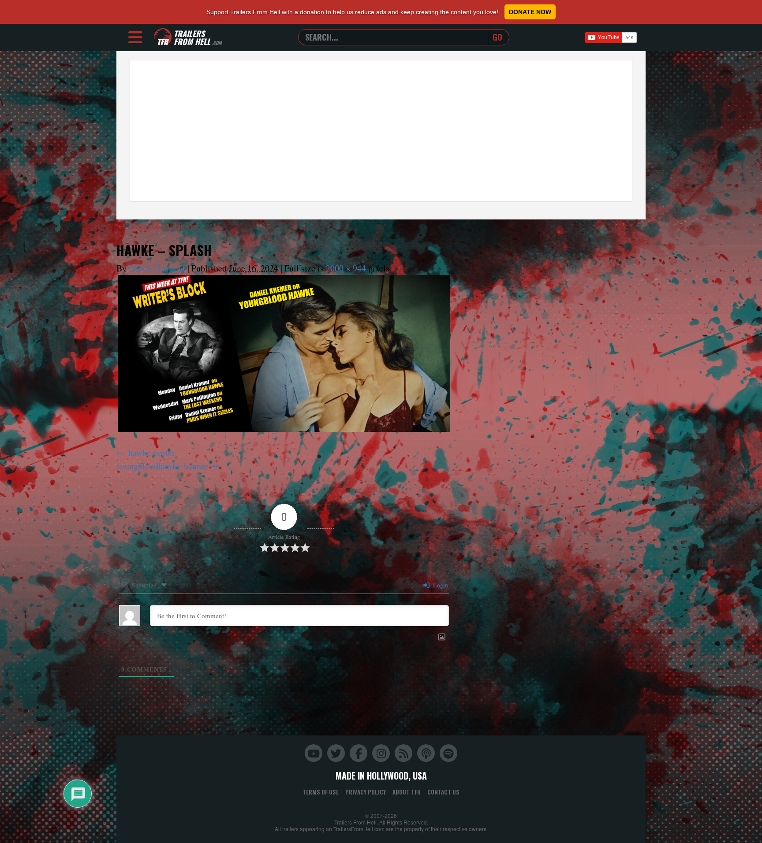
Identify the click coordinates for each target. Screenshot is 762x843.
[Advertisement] (381, 131)
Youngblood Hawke (158, 225)
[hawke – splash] (284, 353)
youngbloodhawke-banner (162, 466)
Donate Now (530, 11)
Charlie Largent (157, 268)
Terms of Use (321, 791)
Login (439, 585)
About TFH (406, 791)
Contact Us (443, 791)
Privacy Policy (365, 791)
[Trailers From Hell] (163, 37)
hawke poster (151, 452)
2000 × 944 (346, 268)
